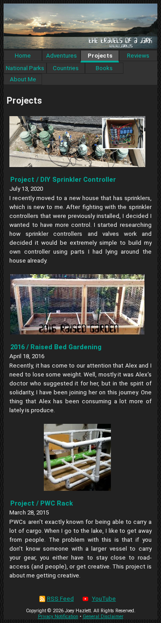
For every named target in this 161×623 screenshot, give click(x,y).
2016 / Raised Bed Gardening (56, 347)
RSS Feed (60, 598)
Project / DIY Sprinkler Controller (63, 180)
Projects (100, 55)
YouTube (104, 598)
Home (23, 55)
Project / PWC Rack (41, 503)
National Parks (25, 68)
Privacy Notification (58, 616)
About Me (23, 79)
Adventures (61, 55)
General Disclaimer (103, 616)
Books (104, 68)
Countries (66, 68)
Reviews (138, 55)
